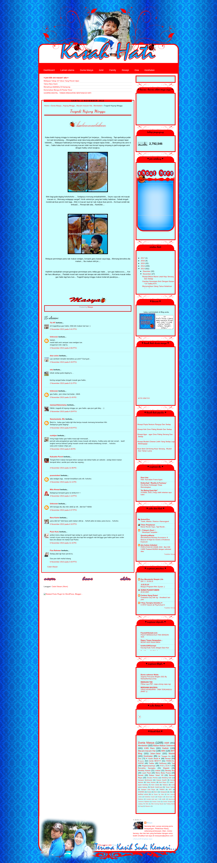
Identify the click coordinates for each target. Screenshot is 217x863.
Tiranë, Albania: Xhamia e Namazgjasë (155, 521)
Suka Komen (151, 782)
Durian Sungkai (168, 801)
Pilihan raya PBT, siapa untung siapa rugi (156, 684)
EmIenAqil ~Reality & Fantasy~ (154, 483)
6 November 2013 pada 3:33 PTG (63, 562)
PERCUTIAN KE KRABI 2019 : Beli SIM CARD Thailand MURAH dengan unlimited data (156, 549)
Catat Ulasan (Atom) (60, 586)
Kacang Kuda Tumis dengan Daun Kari (155, 648)
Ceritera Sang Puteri (149, 595)
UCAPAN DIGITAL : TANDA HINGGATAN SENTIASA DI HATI (67, 93)
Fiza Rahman (55, 550)
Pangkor (160, 797)
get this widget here (144, 398)
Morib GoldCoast (156, 787)
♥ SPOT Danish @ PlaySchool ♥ (153, 605)
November (147, 274)
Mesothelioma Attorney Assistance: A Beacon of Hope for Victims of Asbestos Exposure (155, 540)
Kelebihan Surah (150, 797)
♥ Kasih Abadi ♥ (153, 758)
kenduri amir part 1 (152, 799)
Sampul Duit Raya (148, 789)
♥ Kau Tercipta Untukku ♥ (151, 603)
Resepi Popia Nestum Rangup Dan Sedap (154, 424)
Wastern (147, 806)
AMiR (166, 743)
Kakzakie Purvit (56, 457)
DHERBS (141, 792)
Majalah (166, 768)
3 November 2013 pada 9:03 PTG (63, 428)
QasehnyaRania (147, 535)
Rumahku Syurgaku (146, 768)
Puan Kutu (54, 532)
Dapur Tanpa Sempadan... (152, 640)
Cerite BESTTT (155, 761)
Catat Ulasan (52, 567)
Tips (173, 763)
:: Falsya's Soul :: (148, 530)
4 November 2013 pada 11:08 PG (63, 468)
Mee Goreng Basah (157, 804)
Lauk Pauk (146, 773)
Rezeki (140, 775)
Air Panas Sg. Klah (157, 794)
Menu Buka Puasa (163, 773)
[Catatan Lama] (125, 581)
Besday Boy (170, 770)
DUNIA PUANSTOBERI (150, 590)
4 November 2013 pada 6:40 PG (63, 449)
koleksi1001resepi (148, 646)
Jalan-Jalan (155, 753)
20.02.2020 (145, 592)
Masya (149, 823)
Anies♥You (145, 519)
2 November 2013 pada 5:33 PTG (63, 362)
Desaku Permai (152, 778)
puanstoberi (55, 475)
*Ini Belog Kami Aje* (149, 490)
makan (158, 770)
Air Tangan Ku (164, 756)
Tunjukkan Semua (169, 554)
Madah (172, 753)
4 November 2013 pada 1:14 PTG (63, 496)
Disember (147, 271)
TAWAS (162, 789)
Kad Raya (162, 782)
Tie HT (52, 323)
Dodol (149, 792)
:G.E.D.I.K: (145, 585)
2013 (143, 269)
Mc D (156, 792)
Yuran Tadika (170, 787)
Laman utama (67, 70)
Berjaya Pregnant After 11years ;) (153, 587)
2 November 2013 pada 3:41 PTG (63, 329)
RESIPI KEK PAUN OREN (150, 642)
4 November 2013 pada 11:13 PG (63, 482)
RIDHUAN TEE (147, 682)
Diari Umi (144, 478)
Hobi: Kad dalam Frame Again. (152, 480)
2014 (143, 266)
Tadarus (165, 785)
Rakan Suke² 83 (156, 775)
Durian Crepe (156, 801)
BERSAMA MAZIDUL (149, 687)
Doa (137, 70)
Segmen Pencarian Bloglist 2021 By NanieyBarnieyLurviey (154, 678)
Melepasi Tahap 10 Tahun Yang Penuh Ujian (61, 81)
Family (112, 70)
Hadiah (165, 748)
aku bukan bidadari (149, 545)
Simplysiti (163, 792)
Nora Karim (54, 518)
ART (170, 789)
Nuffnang (163, 763)
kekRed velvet (143, 794)
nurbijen (53, 435)
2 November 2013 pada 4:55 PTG (63, 348)
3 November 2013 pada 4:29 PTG (63, 411)
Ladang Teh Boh (143, 804)
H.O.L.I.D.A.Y (165, 766)
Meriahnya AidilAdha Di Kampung (57, 87)
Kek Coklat (155, 785)
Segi (141, 806)
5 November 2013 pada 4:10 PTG (63, 524)
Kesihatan (150, 70)
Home (46, 106)
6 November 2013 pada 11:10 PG (63, 543)
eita (51, 370)
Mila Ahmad (55, 489)
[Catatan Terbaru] (50, 581)
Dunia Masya (86, 70)
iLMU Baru (149, 748)
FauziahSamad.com (149, 633)
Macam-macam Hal (84, 106)
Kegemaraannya (148, 766)
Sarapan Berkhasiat (145, 780)
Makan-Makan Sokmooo (164, 745)
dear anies (54, 356)
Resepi (125, 70)
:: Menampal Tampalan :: (150, 532)
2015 (143, 263)
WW (163, 751)
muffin (163, 799)
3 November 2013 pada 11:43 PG (63, 397)
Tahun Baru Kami (51, 84)
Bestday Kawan (144, 770)
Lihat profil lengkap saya (142, 839)
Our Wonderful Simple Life (152, 579)
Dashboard (49, 70)
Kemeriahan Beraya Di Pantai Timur (58, 90)
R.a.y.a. (141, 761)
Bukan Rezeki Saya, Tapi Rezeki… (153, 527)
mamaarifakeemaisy (58, 405)
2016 (143, 261)
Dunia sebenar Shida (149, 675)
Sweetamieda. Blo (57, 419)
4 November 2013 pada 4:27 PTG (63, 510)
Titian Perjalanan (148, 525)
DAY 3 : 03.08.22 (147, 581)
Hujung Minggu (69, 106)
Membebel (98, 106)
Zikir (171, 792)
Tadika (151, 763)
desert (168, 797)
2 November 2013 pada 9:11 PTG (63, 383)
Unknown (54, 337)
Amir (101, 70)
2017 (143, 258)
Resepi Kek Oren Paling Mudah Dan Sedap (154, 429)
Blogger (115, 845)
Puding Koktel (170, 804)
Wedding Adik (166, 778)
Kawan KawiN (161, 780)
